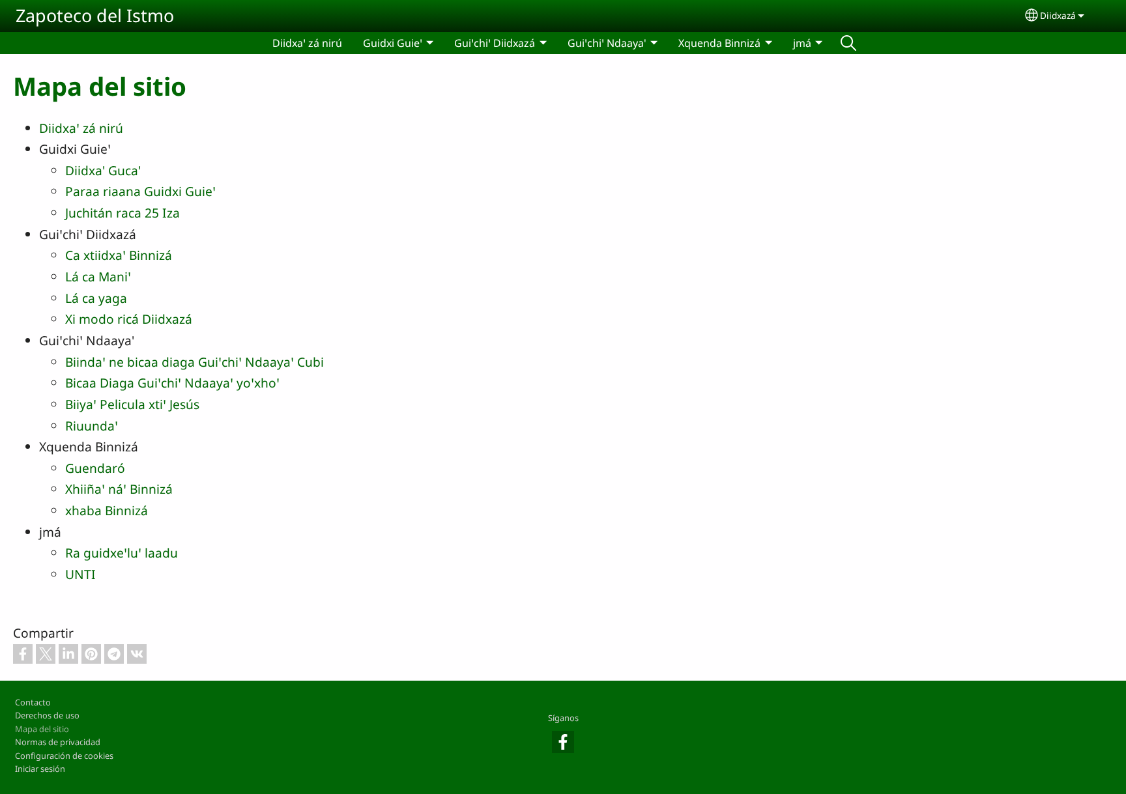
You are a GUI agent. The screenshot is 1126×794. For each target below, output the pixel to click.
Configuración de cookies (64, 755)
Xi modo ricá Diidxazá (128, 319)
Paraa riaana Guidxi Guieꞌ (140, 191)
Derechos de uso (47, 715)
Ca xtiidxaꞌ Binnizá (118, 255)
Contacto (33, 702)
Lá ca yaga (96, 298)
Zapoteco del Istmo (95, 15)
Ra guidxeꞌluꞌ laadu (121, 552)
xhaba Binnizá (106, 510)
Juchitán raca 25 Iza (122, 212)
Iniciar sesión (40, 768)
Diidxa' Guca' (103, 170)
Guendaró (95, 468)
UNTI (80, 574)
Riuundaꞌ (91, 425)
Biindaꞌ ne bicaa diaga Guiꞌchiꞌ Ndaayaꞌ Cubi (194, 362)
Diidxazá (1058, 15)
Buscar (848, 43)
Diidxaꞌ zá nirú (307, 43)
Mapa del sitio (42, 729)
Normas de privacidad (57, 742)
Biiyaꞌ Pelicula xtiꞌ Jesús (132, 404)
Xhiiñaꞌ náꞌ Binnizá (119, 489)
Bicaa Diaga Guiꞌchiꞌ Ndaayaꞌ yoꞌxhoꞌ (172, 382)
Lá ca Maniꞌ (98, 276)
